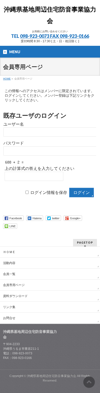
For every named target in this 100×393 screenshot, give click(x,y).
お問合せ (9, 318)
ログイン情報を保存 (48, 192)
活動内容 (9, 263)
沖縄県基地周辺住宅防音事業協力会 (52, 376)
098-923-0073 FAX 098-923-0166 (54, 36)
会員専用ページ (14, 285)
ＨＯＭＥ (9, 252)
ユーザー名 (13, 124)
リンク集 (9, 307)
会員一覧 (9, 274)
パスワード (13, 143)
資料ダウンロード (15, 296)
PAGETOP (85, 242)
